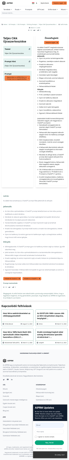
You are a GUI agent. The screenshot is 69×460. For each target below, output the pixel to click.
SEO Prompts (21, 24)
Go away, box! (60, 455)
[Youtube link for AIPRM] (8, 380)
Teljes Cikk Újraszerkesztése (47, 24)
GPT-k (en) (40, 10)
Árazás (17, 10)
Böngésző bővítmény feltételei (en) (14, 432)
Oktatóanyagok (41, 389)
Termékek (7, 10)
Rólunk (63, 10)
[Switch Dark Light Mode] (36, 3)
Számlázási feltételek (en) (11, 436)
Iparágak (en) (7, 393)
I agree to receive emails (46, 437)
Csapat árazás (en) (9, 407)
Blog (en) (6, 411)
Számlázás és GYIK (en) (43, 400)
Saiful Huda (63, 24)
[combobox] (34, 13)
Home (5, 24)
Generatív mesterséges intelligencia (15, 400)
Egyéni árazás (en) (9, 403)
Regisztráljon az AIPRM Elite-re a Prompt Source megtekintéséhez (17, 78)
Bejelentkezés (45, 3)
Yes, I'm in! (49, 443)
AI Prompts (12, 24)
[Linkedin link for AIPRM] (12, 380)
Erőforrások (52, 10)
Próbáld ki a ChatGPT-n (31, 278)
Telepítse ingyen (58, 3)
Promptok (28, 10)
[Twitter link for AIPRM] (4, 380)
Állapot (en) (40, 396)
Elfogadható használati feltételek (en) (15, 425)
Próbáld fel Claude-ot (11, 278)
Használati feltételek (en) (11, 428)
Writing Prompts (32, 24)
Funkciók (6, 396)
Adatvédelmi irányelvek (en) (12, 421)
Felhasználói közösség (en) (45, 393)
